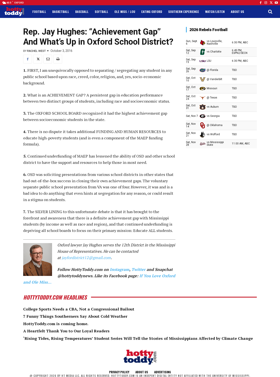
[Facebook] (260, 2)
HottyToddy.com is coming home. (55, 323)
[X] (37, 59)
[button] (270, 11)
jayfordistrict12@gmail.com (86, 257)
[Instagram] (265, 2)
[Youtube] (276, 2)
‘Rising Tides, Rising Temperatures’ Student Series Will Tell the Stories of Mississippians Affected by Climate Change (138, 338)
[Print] (57, 59)
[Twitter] (271, 2)
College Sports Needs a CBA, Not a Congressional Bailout (78, 309)
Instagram (119, 269)
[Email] (47, 59)
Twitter (138, 269)
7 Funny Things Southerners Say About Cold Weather (75, 316)
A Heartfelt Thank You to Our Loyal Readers (66, 330)
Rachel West (36, 50)
